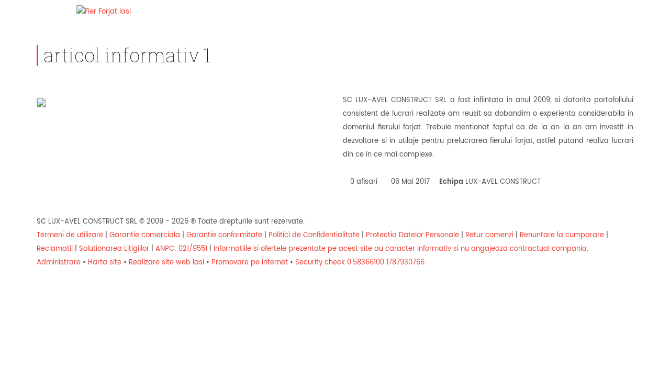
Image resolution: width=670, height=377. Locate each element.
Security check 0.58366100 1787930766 (360, 262)
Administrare (59, 262)
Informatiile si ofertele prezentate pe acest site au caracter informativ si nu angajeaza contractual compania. (401, 248)
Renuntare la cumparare (562, 235)
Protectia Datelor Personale (412, 235)
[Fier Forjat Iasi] (103, 11)
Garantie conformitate (224, 235)
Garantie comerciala (144, 235)
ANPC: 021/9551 (181, 248)
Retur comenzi (489, 235)
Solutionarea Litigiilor (114, 248)
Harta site (104, 262)
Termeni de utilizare (70, 235)
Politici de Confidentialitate (314, 235)
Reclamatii (55, 248)
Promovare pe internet (249, 262)
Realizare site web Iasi (166, 262)
